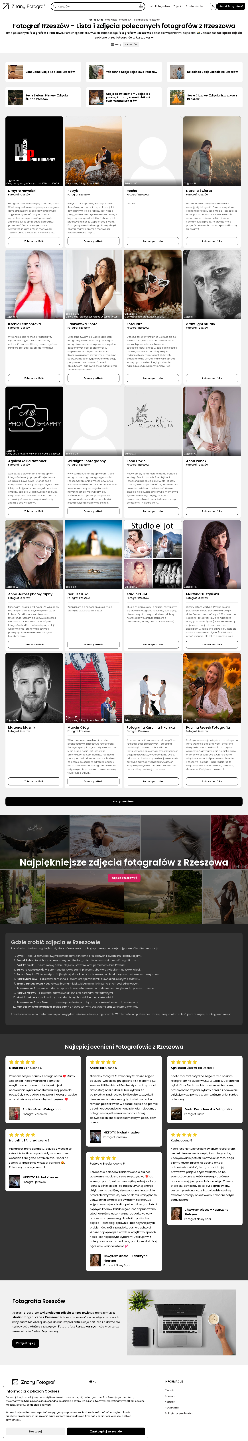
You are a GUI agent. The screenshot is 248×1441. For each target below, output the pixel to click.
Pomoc (169, 1396)
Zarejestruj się (25, 1343)
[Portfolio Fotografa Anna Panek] (212, 421)
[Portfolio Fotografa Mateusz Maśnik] (34, 687)
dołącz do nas (52, 1322)
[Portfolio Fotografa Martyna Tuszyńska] (212, 554)
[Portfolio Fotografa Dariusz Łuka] (93, 554)
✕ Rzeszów (130, 44)
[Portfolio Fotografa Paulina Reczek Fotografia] (212, 687)
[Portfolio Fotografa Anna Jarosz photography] (34, 554)
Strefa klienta (194, 6)
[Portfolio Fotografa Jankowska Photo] (93, 284)
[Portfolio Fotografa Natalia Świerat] (212, 151)
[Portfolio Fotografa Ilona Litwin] (153, 421)
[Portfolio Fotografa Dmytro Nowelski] (34, 151)
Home (107, 19)
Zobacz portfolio (34, 241)
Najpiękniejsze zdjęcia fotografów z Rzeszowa (124, 862)
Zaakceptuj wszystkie (106, 1431)
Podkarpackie (140, 19)
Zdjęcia (177, 6)
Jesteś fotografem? (231, 6)
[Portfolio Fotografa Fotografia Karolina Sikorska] (153, 687)
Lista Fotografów (159, 6)
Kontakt (170, 1402)
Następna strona (124, 801)
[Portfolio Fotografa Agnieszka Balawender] (34, 421)
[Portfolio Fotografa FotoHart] (153, 284)
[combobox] (98, 6)
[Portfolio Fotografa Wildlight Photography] (93, 421)
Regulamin (172, 1407)
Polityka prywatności (178, 1413)
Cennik (169, 1390)
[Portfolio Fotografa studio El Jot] (153, 554)
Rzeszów (155, 19)
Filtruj (118, 44)
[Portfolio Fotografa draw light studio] (212, 284)
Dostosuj (35, 1431)
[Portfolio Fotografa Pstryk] (93, 151)
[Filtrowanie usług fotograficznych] (141, 6)
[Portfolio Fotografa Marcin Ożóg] (93, 687)
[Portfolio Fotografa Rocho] (153, 151)
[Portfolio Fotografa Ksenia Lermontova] (34, 284)
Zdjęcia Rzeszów (122, 878)
